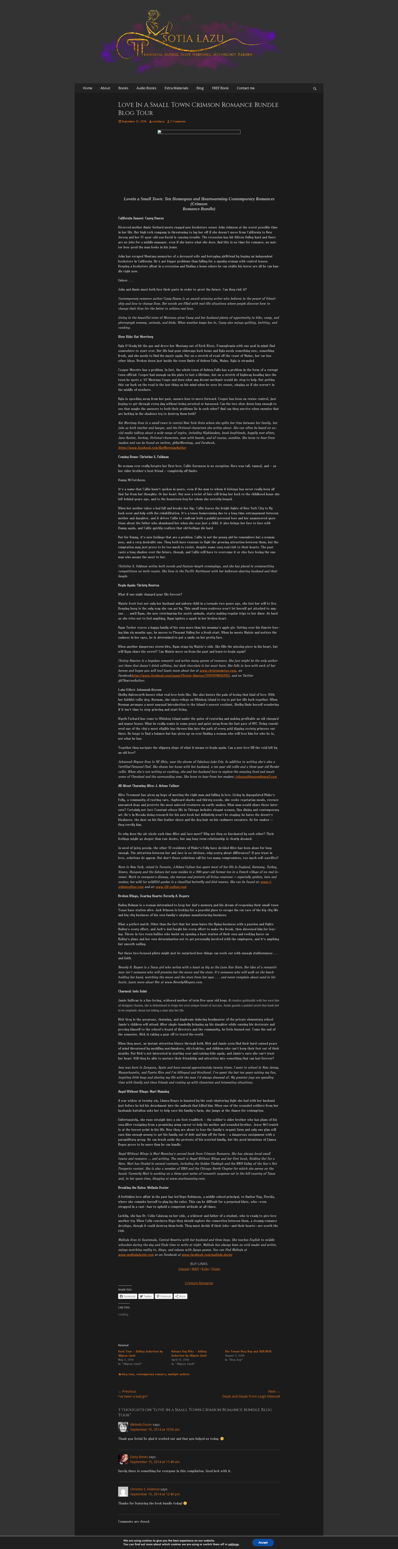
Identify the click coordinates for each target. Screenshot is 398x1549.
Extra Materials (176, 88)
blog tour (128, 1374)
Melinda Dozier (141, 1424)
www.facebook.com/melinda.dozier (207, 1255)
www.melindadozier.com (136, 1255)
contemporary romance (151, 1374)
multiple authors (179, 1374)
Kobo (205, 1269)
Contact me (246, 88)
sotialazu (158, 121)
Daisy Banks (139, 1457)
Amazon (183, 1269)
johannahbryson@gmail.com (256, 776)
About (105, 88)
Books (123, 88)
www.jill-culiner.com (171, 887)
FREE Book (220, 88)
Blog (200, 88)
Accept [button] (263, 1542)
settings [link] (233, 1544)
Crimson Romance (199, 1283)
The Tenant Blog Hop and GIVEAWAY (248, 1351)
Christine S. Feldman (145, 1489)
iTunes (215, 1269)
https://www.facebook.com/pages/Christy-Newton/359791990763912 (180, 675)
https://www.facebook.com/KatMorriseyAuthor (152, 448)
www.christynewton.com (218, 670)
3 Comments (178, 121)
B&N (195, 1269)
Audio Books (146, 88)
